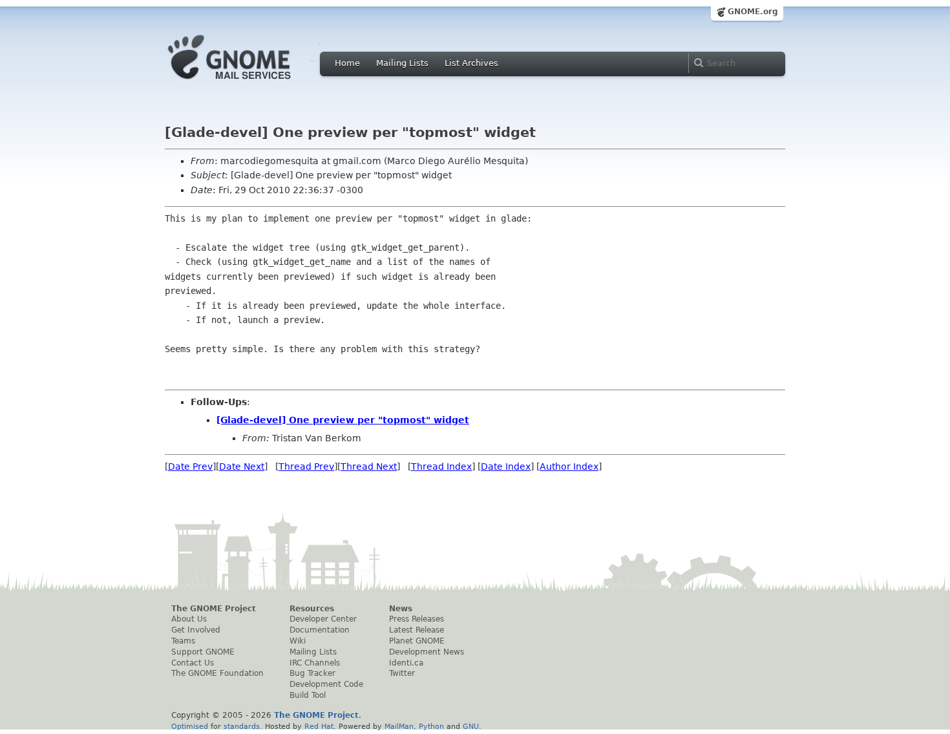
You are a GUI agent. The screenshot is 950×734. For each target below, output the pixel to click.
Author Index (569, 466)
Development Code (326, 684)
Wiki (298, 640)
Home (347, 63)
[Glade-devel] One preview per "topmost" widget (342, 420)
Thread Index (441, 466)
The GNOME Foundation (217, 673)
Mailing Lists (402, 63)
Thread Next (369, 466)
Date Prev (190, 466)
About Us (189, 619)
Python (431, 726)
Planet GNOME (417, 640)
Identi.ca (406, 662)
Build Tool (308, 695)
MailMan (399, 726)
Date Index (506, 466)
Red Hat (318, 726)
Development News (426, 651)
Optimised (189, 726)
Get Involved (195, 629)
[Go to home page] (248, 83)
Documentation (320, 629)
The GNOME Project (213, 608)
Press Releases (416, 619)
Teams (183, 640)
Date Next (241, 466)
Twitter (402, 673)
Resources (312, 608)
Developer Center (323, 619)
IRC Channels (315, 662)
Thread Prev (306, 466)
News (400, 608)
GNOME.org (753, 11)
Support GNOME (203, 651)
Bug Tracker (312, 673)
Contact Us (192, 662)
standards (242, 726)
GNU (471, 726)
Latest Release (416, 629)
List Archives (471, 63)
